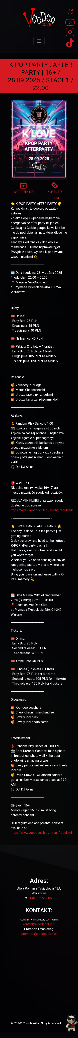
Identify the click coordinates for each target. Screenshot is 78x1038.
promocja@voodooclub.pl (39, 934)
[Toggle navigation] (39, 41)
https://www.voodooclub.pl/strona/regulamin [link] (42, 510)
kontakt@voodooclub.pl (39, 924)
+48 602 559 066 (42, 898)
